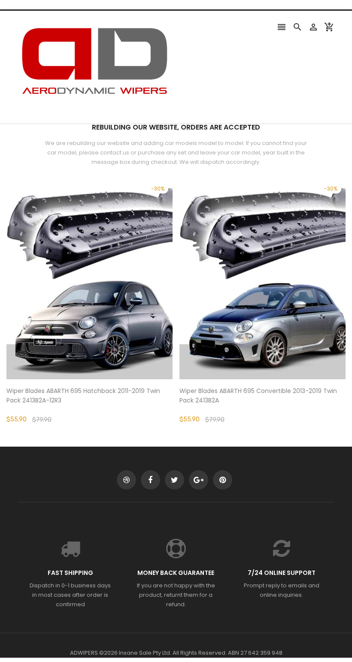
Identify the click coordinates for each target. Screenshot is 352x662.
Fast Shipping (70, 572)
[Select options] (102, 306)
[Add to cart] (275, 306)
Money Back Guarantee (175, 572)
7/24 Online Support (282, 572)
